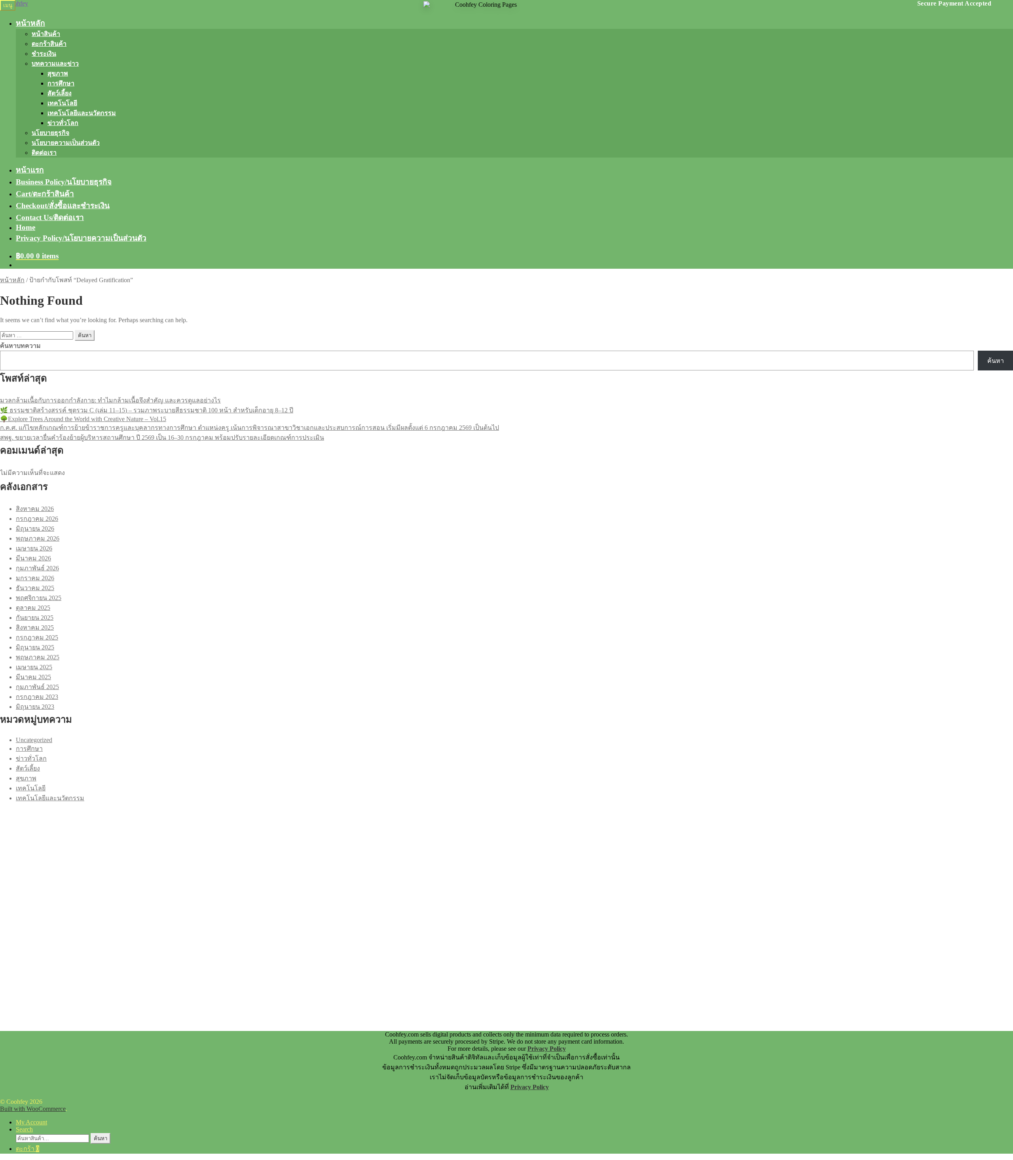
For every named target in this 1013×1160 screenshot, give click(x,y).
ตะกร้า (27, 1148)
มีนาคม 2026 (33, 558)
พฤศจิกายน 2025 (38, 597)
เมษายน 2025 (34, 667)
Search (24, 1129)
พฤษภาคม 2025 (37, 657)
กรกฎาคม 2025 (37, 637)
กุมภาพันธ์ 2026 (37, 568)
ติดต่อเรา (44, 152)
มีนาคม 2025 (33, 677)
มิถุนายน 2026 (35, 528)
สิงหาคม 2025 (35, 627)
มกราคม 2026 (35, 578)
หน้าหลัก (30, 23)
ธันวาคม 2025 (35, 588)
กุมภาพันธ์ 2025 (37, 686)
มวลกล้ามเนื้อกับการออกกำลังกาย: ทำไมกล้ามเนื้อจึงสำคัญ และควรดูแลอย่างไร (110, 400)
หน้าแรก (30, 170)
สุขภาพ (57, 73)
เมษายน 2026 (34, 548)
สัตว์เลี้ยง (59, 93)
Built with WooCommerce (33, 1108)
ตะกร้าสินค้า (49, 43)
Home (25, 227)
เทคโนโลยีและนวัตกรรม (81, 113)
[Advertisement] (237, 858)
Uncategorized (34, 740)
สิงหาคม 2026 (35, 508)
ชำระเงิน (44, 53)
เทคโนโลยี (62, 103)
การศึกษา (60, 83)
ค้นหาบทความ (20, 345)
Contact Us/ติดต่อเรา (50, 217)
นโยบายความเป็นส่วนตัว (66, 142)
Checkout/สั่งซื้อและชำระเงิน (63, 205)
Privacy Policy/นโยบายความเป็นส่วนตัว (81, 238)
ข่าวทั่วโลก (62, 123)
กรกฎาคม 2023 (37, 696)
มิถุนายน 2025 (35, 647)
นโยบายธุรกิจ (50, 132)
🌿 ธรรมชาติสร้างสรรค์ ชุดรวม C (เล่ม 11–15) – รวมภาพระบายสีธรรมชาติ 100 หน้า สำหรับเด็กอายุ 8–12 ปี (146, 410)
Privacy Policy (546, 1048)
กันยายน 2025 (34, 617)
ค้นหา (995, 360)
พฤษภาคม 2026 (37, 538)
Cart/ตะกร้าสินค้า (45, 194)
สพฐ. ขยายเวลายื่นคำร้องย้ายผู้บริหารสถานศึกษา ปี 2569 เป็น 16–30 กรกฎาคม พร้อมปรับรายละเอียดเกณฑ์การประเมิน (162, 437)
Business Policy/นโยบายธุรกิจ (64, 182)
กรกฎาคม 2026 (37, 518)
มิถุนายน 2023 (35, 706)
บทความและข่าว (55, 63)
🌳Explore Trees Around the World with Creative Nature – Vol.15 (83, 419)
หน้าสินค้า (46, 33)
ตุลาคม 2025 (33, 607)
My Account (31, 1122)
